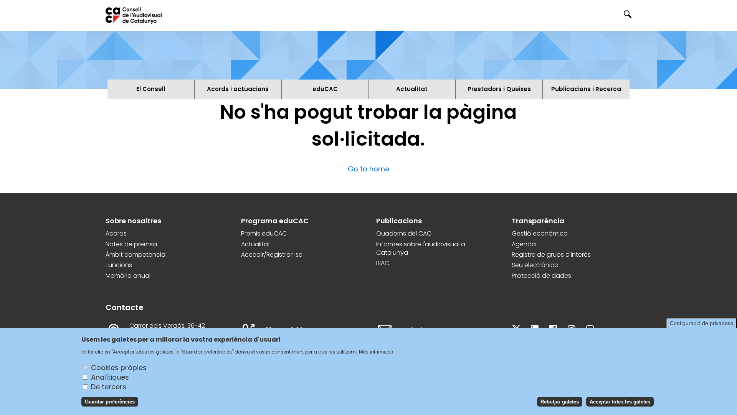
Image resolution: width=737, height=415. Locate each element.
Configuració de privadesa (702, 323)
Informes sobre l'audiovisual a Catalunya (420, 248)
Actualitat (255, 244)
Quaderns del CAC (403, 233)
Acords (116, 233)
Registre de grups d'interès (551, 255)
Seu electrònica (535, 265)
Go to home (368, 169)
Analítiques (110, 377)
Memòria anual (128, 276)
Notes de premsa (131, 244)
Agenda (524, 244)
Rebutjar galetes (559, 401)
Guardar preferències (110, 401)
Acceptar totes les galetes (620, 401)
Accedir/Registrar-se (271, 255)
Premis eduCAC (264, 233)
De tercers (108, 386)
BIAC (382, 263)
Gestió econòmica (540, 233)
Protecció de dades (541, 276)
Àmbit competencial (136, 255)
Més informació (376, 351)
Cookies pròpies (119, 367)
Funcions (119, 265)
